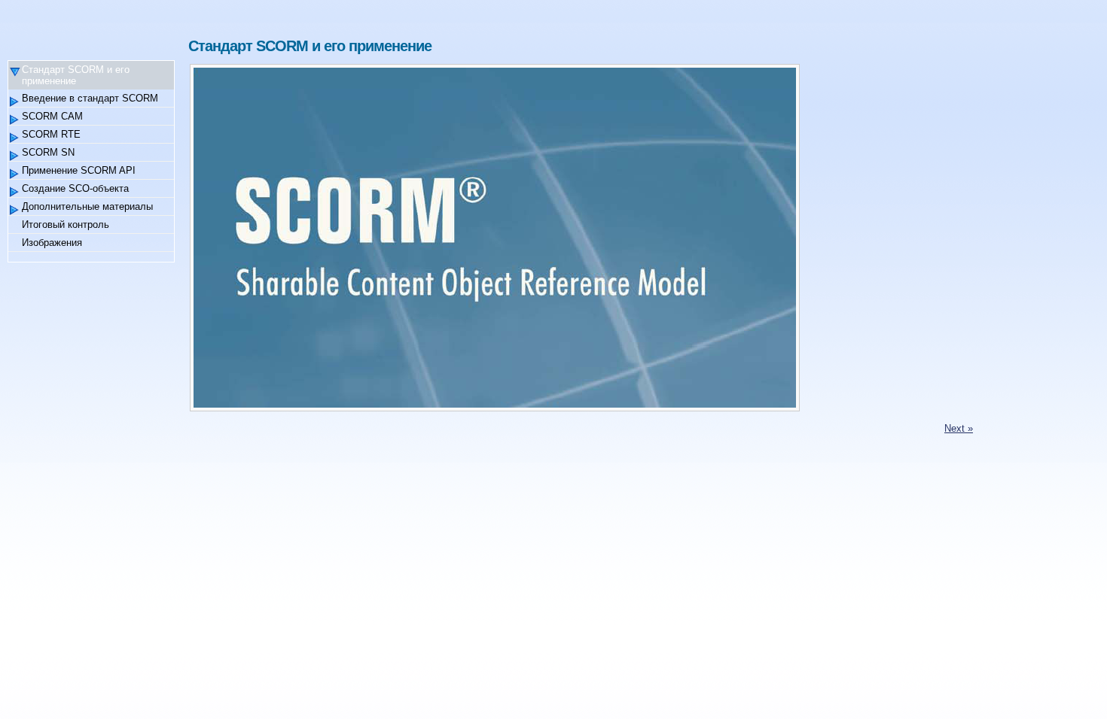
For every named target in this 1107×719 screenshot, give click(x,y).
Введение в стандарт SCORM (90, 98)
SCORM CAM (52, 116)
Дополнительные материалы (87, 206)
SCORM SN (48, 152)
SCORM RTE (51, 134)
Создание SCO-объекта (75, 188)
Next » (958, 428)
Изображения (52, 242)
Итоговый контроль (65, 224)
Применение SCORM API (79, 170)
